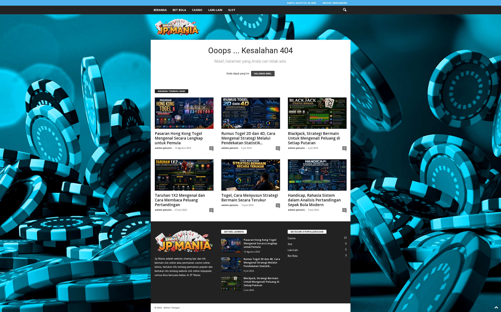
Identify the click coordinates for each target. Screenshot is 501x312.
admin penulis (163, 147)
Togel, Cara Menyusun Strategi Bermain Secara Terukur (249, 198)
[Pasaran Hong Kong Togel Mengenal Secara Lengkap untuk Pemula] (184, 113)
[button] (344, 10)
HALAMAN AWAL (263, 73)
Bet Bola (179, 10)
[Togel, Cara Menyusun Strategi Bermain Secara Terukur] (250, 175)
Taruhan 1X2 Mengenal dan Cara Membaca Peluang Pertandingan (180, 200)
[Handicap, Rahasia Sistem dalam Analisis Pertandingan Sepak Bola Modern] (317, 175)
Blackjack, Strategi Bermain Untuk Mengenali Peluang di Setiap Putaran (314, 138)
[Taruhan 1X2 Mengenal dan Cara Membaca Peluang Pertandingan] (184, 175)
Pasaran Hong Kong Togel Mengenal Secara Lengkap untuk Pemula (179, 138)
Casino (197, 10)
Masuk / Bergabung (335, 2)
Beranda (160, 10)
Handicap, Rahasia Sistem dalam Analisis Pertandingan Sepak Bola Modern (314, 200)
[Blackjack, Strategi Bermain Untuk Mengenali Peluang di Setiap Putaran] (317, 113)
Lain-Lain (215, 10)
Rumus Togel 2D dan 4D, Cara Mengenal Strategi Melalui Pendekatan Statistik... (248, 138)
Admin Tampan (172, 307)
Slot (231, 10)
